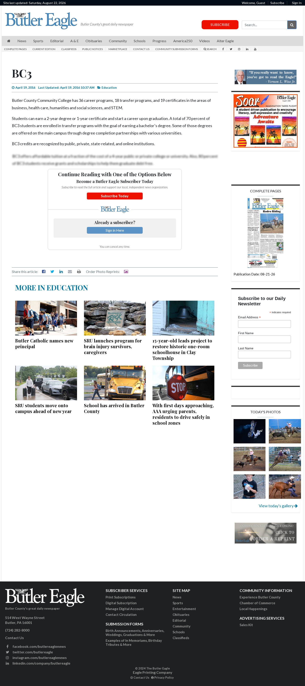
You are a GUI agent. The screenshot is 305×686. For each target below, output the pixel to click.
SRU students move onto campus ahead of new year (43, 408)
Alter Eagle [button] (225, 41)
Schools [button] (140, 41)
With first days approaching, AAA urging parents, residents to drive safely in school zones (183, 414)
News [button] (21, 41)
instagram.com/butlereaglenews (39, 657)
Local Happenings (253, 609)
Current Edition (43, 49)
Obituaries (181, 615)
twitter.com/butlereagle (32, 652)
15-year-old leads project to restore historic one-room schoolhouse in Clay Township (182, 349)
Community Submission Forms (176, 49)
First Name (246, 333)
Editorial (179, 620)
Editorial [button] (56, 41)
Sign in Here (115, 230)
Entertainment (184, 609)
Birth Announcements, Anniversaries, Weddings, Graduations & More (135, 633)
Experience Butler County (260, 597)
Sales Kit (246, 625)
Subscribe (277, 3)
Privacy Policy (164, 677)
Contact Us (141, 49)
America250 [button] (182, 41)
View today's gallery (276, 505)
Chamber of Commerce (257, 603)
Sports (178, 603)
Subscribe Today (115, 196)
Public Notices (92, 49)
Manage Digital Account (125, 609)
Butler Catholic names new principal (44, 343)
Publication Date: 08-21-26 (254, 274)
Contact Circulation (121, 615)
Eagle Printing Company (152, 672)
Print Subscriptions (121, 597)
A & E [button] (74, 41)
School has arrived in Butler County (114, 408)
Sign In (297, 3)
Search (211, 49)
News (177, 597)
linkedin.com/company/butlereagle (41, 663)
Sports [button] (38, 41)
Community (181, 626)
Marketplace (118, 49)
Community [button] (118, 41)
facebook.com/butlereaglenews (39, 646)
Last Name (245, 348)
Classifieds (68, 49)
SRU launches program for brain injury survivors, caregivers (113, 346)
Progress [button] (159, 41)
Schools (179, 632)
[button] (8, 41)
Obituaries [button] (94, 41)
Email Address (249, 317)
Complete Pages (15, 49)
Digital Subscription (121, 603)
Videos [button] (204, 41)
